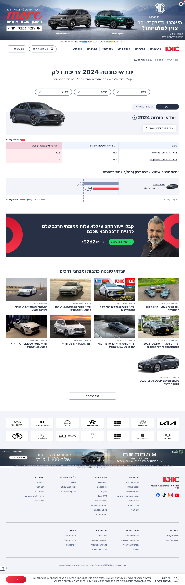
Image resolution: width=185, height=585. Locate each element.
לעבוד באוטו (133, 505)
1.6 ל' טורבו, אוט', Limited (164, 152)
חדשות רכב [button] (155, 49)
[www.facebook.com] (158, 495)
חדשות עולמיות (172, 540)
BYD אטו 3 (102, 496)
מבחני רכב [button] (140, 49)
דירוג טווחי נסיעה (99, 549)
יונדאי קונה (102, 482)
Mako (73, 482)
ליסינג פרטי (71, 545)
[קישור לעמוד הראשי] (172, 49)
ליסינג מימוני (70, 536)
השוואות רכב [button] (124, 49)
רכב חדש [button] (77, 49)
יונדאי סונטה (159, 184)
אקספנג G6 (102, 487)
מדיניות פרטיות (132, 482)
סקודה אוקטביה (100, 510)
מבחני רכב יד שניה (131, 545)
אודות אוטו (134, 501)
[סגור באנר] (180, 4)
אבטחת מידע (133, 487)
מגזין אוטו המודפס (68, 492)
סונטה (160, 60)
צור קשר (135, 510)
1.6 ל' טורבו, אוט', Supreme (163, 159)
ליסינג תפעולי (70, 540)
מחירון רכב (39, 492)
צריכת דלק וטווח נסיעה (34, 496)
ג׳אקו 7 (104, 492)
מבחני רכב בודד (132, 536)
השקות (136, 549)
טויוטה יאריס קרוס (99, 505)
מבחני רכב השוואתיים (129, 540)
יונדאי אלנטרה (101, 501)
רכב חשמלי (102, 536)
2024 (151, 60)
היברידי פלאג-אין (144, 106)
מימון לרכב (39, 501)
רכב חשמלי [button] (107, 49)
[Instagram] (170, 495)
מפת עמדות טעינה (99, 540)
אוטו (177, 60)
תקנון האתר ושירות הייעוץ (127, 496)
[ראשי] (171, 479)
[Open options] (117, 92)
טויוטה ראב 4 (101, 514)
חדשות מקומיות (172, 536)
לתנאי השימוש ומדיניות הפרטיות (70, 581)
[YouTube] (177, 495)
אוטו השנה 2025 (68, 487)
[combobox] (133, 92)
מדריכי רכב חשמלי (99, 545)
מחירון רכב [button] (92, 49)
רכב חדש (40, 487)
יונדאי (169, 60)
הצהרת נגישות (132, 492)
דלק (167, 106)
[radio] (167, 107)
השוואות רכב (38, 482)
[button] (43, 49)
